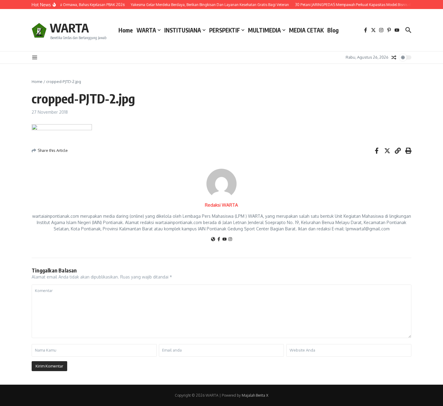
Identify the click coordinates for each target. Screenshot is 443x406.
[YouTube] (224, 239)
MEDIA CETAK (306, 30)
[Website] (213, 239)
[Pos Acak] (393, 57)
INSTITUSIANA (182, 30)
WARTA (69, 27)
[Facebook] (219, 239)
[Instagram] (230, 239)
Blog (333, 30)
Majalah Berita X (255, 395)
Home (125, 30)
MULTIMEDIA (264, 30)
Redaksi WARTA (221, 205)
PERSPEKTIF (224, 30)
